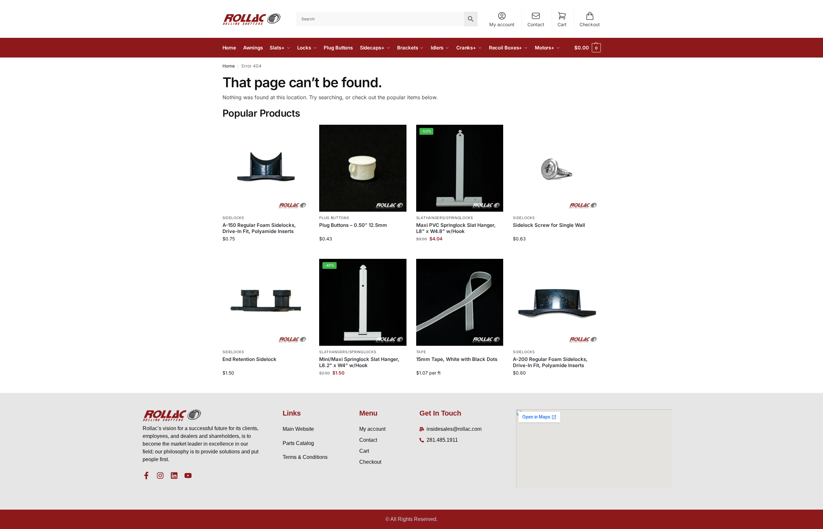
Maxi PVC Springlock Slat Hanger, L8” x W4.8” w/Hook (456, 228)
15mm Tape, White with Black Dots (456, 359)
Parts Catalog (298, 443)
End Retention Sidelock (249, 359)
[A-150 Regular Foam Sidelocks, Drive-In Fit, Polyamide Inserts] (266, 168)
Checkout (589, 24)
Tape (421, 352)
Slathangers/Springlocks (444, 218)
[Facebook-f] (146, 475)
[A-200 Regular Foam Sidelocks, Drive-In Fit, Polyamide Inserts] (556, 302)
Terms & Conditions (305, 457)
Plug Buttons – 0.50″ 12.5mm (353, 225)
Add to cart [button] (266, 252)
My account (501, 24)
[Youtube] (188, 475)
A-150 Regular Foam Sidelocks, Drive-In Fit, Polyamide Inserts (259, 228)
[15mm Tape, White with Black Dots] (460, 302)
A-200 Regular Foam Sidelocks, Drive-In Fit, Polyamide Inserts (550, 362)
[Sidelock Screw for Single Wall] (556, 168)
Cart (562, 24)
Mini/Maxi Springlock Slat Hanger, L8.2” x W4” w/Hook (359, 362)
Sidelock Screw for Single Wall (549, 225)
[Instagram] (160, 475)
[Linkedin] (174, 475)
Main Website (298, 429)
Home (228, 66)
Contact (535, 24)
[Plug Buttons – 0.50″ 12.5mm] (362, 168)
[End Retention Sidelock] (266, 302)
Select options (363, 252)
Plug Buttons (334, 218)
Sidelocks (233, 218)
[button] (587, 48)
